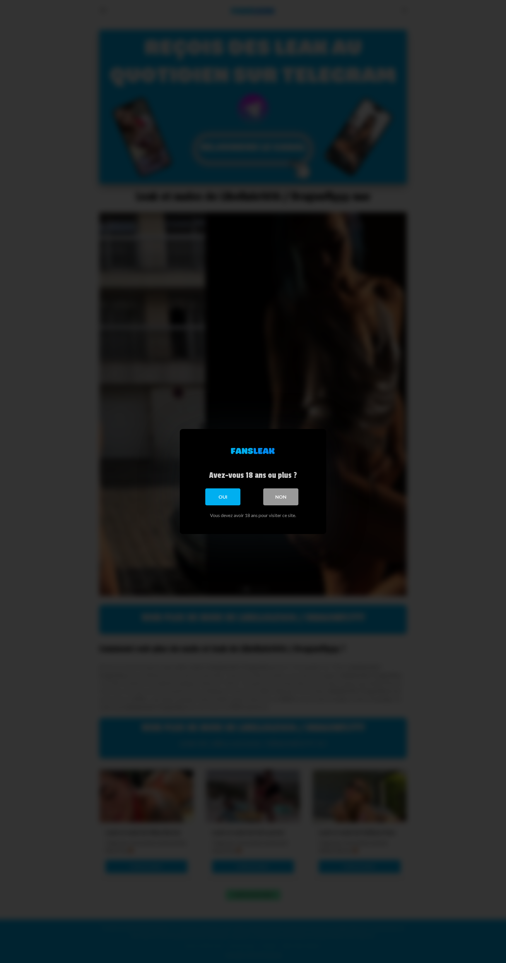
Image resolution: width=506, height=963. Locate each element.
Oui (222, 496)
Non (280, 496)
